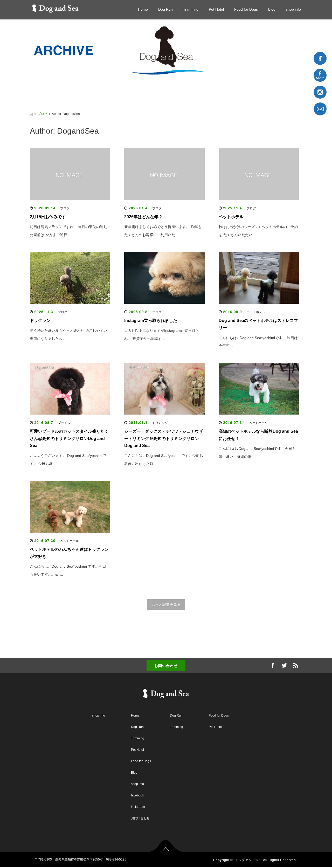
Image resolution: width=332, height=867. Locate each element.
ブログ (43, 113)
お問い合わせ (166, 665)
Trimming (190, 9)
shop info (293, 9)
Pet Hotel (216, 9)
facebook (137, 795)
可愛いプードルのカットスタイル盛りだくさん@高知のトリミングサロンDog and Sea (69, 438)
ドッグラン (40, 320)
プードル (64, 423)
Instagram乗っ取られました (150, 320)
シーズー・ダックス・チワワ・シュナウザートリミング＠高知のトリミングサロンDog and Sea (163, 438)
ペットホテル (231, 217)
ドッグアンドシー (248, 859)
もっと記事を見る (166, 604)
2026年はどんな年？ (143, 217)
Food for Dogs (246, 9)
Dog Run (165, 9)
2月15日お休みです (48, 217)
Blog (271, 9)
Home (143, 9)
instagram (138, 807)
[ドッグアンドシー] (55, 7)
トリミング (160, 423)
